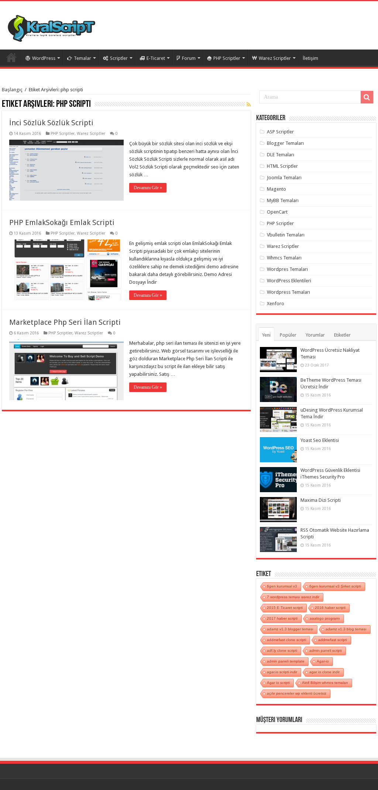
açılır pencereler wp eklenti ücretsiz (296, 693)
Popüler (288, 335)
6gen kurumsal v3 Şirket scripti (335, 586)
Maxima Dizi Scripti (320, 500)
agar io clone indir (324, 672)
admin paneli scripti (325, 650)
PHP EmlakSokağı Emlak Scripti (61, 222)
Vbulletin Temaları (286, 235)
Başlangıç (12, 89)
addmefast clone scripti (286, 640)
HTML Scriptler (282, 166)
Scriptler (119, 58)
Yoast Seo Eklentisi (319, 440)
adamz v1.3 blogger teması (290, 629)
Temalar (82, 58)
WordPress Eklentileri (289, 280)
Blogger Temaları (285, 143)
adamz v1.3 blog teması (346, 629)
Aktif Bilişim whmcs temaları (325, 683)
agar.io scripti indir (282, 672)
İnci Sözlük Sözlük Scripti (51, 122)
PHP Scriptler (226, 58)
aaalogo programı (325, 618)
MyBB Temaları (283, 200)
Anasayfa (11, 57)
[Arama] (367, 97)
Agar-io (323, 661)
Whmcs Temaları (284, 258)
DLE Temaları (280, 154)
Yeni (266, 335)
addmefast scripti (332, 640)
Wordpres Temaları (287, 269)
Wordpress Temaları (288, 292)
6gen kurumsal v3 (282, 586)
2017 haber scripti (282, 618)
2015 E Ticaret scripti (285, 608)
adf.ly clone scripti (282, 650)
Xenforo (275, 303)
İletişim (310, 58)
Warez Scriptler (275, 58)
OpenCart (277, 212)
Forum (189, 58)
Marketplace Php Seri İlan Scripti (65, 322)
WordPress (43, 58)
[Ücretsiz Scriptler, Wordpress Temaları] (51, 26)
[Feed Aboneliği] (249, 105)
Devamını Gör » (148, 187)
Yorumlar (315, 335)
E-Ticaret (156, 58)
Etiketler (342, 335)
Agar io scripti (278, 683)
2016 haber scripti (330, 608)
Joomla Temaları (284, 177)
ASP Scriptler (280, 131)
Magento (276, 189)
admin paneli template (286, 661)
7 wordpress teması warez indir (293, 597)
